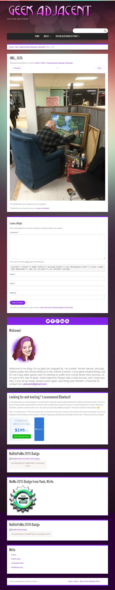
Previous (16, 68)
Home (37, 36)
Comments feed (17, 563)
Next (100, 68)
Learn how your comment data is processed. (56, 307)
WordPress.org (17, 567)
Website (13, 293)
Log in (13, 555)
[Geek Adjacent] (50, 10)
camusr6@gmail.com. (35, 384)
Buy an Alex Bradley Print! (67, 36)
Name (13, 274)
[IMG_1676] (57, 137)
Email (12, 284)
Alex (16, 47)
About (46, 36)
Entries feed (15, 559)
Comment (14, 232)
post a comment (43, 208)
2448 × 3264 (40, 63)
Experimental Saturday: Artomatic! (32, 47)
